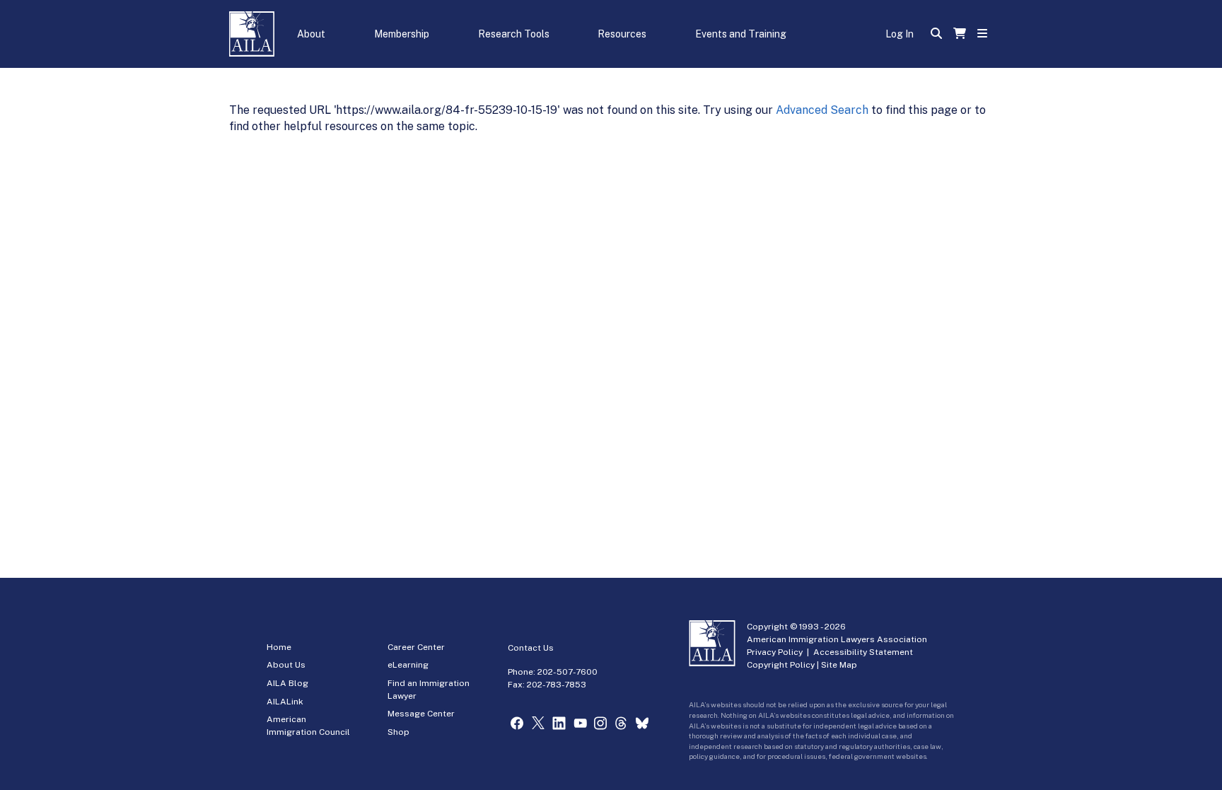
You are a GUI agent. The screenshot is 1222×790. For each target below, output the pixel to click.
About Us (286, 665)
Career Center (416, 647)
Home (279, 647)
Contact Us (531, 648)
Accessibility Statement (863, 652)
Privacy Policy (775, 652)
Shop (398, 732)
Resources (622, 34)
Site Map (839, 665)
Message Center (421, 714)
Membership (401, 34)
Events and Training (740, 34)
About (311, 34)
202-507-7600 (567, 672)
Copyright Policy (781, 665)
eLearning (408, 665)
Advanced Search (822, 110)
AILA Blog (287, 683)
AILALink (285, 702)
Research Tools (513, 34)
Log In (899, 34)
